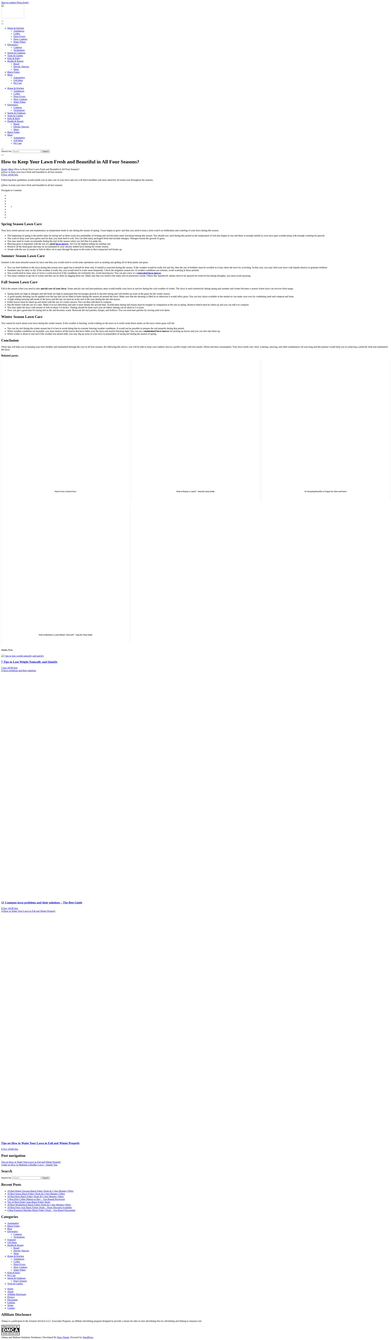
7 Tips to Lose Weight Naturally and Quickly (29, 661)
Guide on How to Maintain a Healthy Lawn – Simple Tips (29, 1164)
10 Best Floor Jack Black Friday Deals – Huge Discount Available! (39, 1207)
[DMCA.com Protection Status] (10, 1334)
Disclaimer (12, 1300)
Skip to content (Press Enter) (15, 2)
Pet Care (17, 83)
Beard (16, 64)
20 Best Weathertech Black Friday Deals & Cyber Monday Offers (39, 1204)
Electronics (12, 44)
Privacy (11, 1297)
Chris (15, 174)
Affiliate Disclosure (16, 1294)
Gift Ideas (18, 80)
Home (10, 1289)
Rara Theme (63, 1337)
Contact (11, 1308)
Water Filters (19, 42)
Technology (19, 50)
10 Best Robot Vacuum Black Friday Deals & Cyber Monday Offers (40, 1191)
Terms (10, 1305)
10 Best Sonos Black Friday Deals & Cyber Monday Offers (36, 1193)
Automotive (19, 77)
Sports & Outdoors (16, 53)
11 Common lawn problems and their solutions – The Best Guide (41, 902)
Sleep (16, 69)
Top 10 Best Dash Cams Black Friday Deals (28, 1202)
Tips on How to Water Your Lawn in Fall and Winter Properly (40, 1143)
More (10, 75)
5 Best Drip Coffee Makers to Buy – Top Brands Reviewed (36, 1199)
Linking (11, 1302)
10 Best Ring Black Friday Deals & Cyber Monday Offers (35, 1196)
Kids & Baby (13, 58)
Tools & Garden (15, 55)
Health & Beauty (15, 61)
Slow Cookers (20, 39)
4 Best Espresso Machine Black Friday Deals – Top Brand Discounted (41, 1210)
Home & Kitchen (15, 28)
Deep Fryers (19, 36)
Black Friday (13, 72)
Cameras (17, 47)
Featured (11, 1239)
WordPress (88, 1337)
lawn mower (62, 244)
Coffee (16, 33)
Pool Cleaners (20, 1281)
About (10, 1291)
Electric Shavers (21, 66)
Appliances (18, 31)
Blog (9, 1228)
